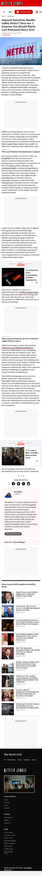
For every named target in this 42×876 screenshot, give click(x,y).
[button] (41, 62)
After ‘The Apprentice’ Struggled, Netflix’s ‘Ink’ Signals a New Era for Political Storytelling (28, 651)
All (10, 12)
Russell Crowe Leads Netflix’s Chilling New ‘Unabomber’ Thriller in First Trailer (27, 594)
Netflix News (10, 16)
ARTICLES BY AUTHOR (13, 534)
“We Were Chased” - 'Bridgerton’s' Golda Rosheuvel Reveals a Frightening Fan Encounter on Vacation (27, 693)
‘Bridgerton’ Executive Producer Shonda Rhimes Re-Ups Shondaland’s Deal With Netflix (28, 706)
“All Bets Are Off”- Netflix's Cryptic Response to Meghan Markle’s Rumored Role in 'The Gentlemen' (27, 679)
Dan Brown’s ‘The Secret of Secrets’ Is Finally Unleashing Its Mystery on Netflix (28, 608)
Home (3, 16)
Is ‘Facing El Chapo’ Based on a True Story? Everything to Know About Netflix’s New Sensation (27, 622)
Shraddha (7, 35)
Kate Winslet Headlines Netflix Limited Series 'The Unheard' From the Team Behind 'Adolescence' (27, 637)
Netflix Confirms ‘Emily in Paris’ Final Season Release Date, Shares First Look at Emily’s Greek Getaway (28, 665)
